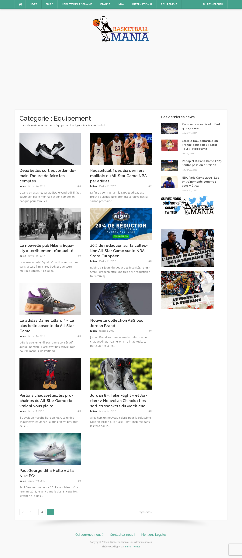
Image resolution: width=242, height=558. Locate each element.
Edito (50, 4)
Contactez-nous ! (122, 534)
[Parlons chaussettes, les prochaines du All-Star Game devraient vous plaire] (50, 374)
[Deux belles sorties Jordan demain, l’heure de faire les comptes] (50, 148)
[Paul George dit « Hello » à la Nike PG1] (50, 449)
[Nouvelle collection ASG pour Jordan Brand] (121, 298)
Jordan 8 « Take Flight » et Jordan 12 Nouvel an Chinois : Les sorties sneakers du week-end (118, 400)
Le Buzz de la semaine (77, 4)
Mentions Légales (154, 534)
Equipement (169, 4)
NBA (121, 4)
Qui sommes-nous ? (89, 534)
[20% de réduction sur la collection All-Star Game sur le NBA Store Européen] (121, 223)
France (105, 4)
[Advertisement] (121, 75)
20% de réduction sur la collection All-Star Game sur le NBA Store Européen (119, 250)
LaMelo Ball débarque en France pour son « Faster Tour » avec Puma (200, 144)
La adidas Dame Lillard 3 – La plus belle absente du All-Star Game (46, 325)
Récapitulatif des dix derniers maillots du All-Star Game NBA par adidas (118, 175)
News (33, 4)
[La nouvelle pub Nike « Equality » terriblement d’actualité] (50, 223)
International (142, 4)
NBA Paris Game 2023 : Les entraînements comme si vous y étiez (200, 181)
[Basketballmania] (121, 28)
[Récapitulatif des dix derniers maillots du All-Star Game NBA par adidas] (121, 148)
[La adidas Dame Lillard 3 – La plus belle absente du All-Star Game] (50, 298)
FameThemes (132, 546)
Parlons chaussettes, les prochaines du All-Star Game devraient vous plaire (46, 400)
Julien (22, 186)
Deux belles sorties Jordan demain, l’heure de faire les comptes (47, 175)
